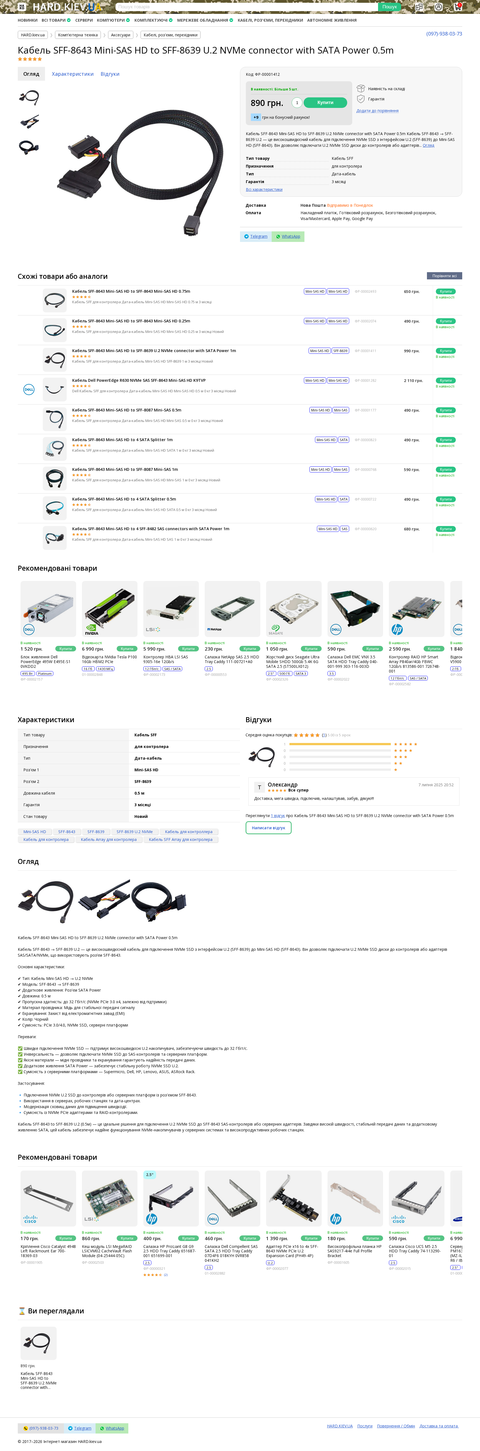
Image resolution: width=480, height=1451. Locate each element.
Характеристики (73, 73)
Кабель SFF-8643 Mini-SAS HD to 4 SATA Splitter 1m (122, 439)
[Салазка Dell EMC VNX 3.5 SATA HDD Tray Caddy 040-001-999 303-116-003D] (355, 609)
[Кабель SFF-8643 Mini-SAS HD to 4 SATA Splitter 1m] (55, 449)
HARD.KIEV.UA (340, 1426)
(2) (166, 1275)
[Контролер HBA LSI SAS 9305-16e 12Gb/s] (171, 609)
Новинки (28, 20)
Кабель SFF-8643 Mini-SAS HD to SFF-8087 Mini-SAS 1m (125, 469)
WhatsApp (291, 236)
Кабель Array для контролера (109, 839)
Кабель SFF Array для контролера (180, 839)
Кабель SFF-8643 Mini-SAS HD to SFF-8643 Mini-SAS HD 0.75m (131, 291)
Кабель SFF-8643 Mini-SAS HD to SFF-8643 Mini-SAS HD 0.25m (131, 320)
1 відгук (278, 815)
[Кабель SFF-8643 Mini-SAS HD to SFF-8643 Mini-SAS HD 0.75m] (55, 300)
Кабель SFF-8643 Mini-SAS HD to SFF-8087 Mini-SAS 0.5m (126, 410)
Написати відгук (268, 827)
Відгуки (110, 73)
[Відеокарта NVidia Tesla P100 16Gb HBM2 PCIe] (110, 609)
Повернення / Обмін (396, 1426)
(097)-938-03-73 (444, 33)
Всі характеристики (264, 189)
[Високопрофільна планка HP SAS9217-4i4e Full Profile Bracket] (355, 1199)
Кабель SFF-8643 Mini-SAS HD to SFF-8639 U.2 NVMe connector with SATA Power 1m (154, 350)
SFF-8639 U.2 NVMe (135, 831)
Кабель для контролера (46, 839)
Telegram (259, 236)
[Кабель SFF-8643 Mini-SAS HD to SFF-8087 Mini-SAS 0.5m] (55, 419)
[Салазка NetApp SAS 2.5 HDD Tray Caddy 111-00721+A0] (232, 609)
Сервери (84, 20)
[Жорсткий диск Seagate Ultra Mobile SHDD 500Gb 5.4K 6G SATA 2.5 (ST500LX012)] (294, 609)
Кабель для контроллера (188, 831)
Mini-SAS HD (34, 831)
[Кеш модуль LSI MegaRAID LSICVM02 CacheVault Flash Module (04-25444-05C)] (110, 1199)
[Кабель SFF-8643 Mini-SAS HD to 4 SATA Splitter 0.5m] (55, 508)
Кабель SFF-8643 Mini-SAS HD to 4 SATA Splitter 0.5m (124, 499)
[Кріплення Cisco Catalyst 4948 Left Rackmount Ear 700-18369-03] (48, 1199)
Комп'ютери (111, 20)
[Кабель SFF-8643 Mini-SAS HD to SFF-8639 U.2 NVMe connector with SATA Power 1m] (55, 360)
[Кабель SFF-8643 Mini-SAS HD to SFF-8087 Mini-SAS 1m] (55, 479)
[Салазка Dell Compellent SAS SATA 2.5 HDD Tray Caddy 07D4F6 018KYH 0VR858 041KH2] (232, 1199)
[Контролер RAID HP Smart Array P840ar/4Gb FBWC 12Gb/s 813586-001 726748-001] (416, 609)
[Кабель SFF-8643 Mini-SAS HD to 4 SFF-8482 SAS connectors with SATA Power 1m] (55, 538)
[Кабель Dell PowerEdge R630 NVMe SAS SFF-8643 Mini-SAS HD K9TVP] (55, 389)
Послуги (364, 1426)
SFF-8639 (96, 831)
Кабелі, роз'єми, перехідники (270, 20)
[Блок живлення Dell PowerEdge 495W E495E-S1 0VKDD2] (48, 609)
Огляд (31, 73)
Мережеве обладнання (202, 20)
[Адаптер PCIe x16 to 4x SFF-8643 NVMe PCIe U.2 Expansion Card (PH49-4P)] (294, 1199)
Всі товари (54, 20)
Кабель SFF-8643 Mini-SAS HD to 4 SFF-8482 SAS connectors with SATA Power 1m (150, 528)
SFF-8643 (66, 831)
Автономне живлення (332, 20)
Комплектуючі (151, 20)
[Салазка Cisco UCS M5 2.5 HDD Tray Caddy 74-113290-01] (416, 1199)
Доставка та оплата (439, 1426)
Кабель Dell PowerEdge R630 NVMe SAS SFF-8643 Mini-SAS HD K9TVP (139, 380)
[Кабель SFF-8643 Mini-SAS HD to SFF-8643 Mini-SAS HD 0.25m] (55, 330)
